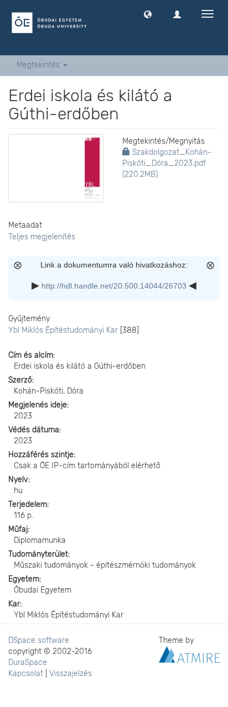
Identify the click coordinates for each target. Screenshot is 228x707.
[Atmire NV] (189, 653)
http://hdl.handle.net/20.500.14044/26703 (114, 285)
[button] (148, 13)
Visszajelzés (70, 673)
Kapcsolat (25, 673)
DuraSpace (27, 662)
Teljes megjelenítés (41, 237)
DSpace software (38, 640)
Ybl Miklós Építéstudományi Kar (63, 330)
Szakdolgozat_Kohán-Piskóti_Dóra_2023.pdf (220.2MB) (166, 163)
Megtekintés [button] (39, 65)
